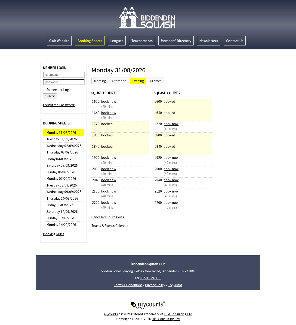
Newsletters (208, 41)
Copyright (175, 285)
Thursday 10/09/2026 (62, 198)
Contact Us (234, 41)
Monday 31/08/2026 (61, 132)
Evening (138, 81)
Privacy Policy (155, 285)
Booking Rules (53, 234)
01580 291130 (150, 278)
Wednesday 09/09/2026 (63, 192)
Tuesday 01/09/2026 (61, 139)
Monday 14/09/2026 (61, 225)
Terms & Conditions (128, 285)
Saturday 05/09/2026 (62, 165)
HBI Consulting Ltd (178, 314)
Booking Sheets (89, 41)
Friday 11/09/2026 (59, 205)
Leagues (116, 41)
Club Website (59, 41)
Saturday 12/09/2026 (62, 211)
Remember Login (58, 89)
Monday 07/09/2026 (61, 178)
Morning (100, 81)
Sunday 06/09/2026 (60, 172)
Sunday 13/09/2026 (60, 218)
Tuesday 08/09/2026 (61, 185)
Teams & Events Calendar (110, 225)
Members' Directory (176, 41)
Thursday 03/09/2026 (62, 152)
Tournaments (142, 41)
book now (108, 101)
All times (156, 81)
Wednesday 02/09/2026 (63, 146)
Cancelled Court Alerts (107, 217)
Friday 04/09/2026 (59, 159)
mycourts (111, 314)
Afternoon (119, 81)
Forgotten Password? (59, 105)
